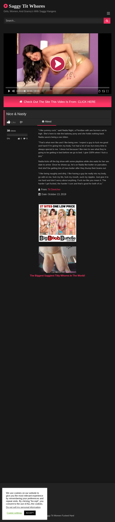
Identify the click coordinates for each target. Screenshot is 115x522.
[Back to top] (105, 513)
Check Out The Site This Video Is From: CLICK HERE (59, 101)
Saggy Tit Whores (26, 6)
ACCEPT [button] (30, 513)
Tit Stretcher (54, 189)
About (48, 121)
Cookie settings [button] (14, 513)
